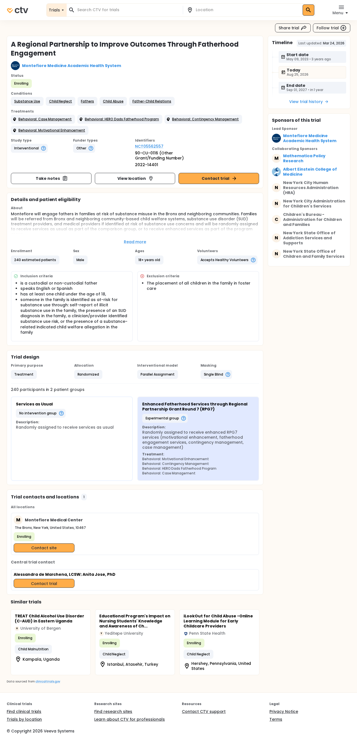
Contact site (44, 548)
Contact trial (215, 178)
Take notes (48, 178)
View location (131, 178)
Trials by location (24, 719)
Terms (275, 719)
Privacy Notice (283, 711)
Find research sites (113, 711)
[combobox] (128, 10)
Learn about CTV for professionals (129, 719)
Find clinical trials (24, 711)
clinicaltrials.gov (47, 681)
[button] (27, 101)
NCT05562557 (149, 146)
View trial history (306, 101)
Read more (135, 241)
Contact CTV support (204, 711)
